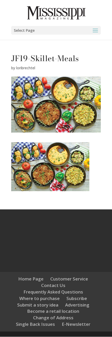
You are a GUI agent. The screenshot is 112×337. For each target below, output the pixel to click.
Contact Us (53, 285)
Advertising (77, 305)
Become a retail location (53, 311)
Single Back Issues (35, 324)
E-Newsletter (76, 324)
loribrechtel (25, 67)
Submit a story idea (37, 305)
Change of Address (53, 318)
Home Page (30, 279)
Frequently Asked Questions (53, 292)
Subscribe (76, 298)
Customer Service (69, 279)
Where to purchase (39, 298)
